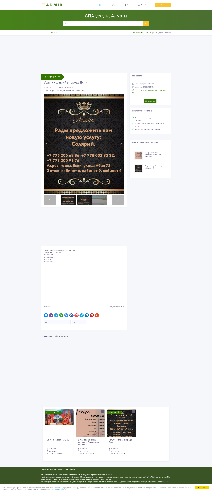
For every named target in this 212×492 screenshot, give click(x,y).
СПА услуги (150, 32)
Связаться (151, 101)
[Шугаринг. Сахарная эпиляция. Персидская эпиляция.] (139, 155)
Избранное (54, 33)
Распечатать (80, 282)
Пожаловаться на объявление (58, 282)
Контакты (105, 450)
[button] (47, 124)
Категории (131, 5)
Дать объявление (162, 5)
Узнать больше (61, 489)
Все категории (138, 32)
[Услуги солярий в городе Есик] (139, 168)
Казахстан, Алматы (66, 87)
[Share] (46, 275)
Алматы (118, 5)
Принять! (202, 487)
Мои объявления (147, 5)
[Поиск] (146, 23)
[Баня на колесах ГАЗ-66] (59, 377)
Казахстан (105, 5)
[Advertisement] (106, 52)
